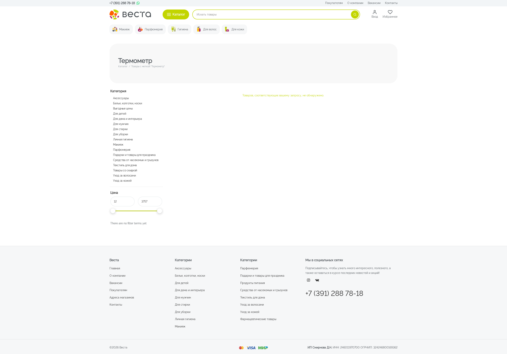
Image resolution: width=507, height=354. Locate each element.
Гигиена (183, 29)
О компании (355, 3)
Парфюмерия (154, 29)
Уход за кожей (122, 180)
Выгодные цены (122, 108)
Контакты (391, 3)
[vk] (317, 280)
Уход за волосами (124, 175)
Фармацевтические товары (258, 319)
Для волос (210, 29)
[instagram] (308, 280)
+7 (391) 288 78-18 (122, 3)
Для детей (119, 113)
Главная (115, 268)
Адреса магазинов (122, 297)
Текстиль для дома (125, 165)
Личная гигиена (123, 139)
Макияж (124, 29)
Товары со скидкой (125, 170)
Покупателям (334, 3)
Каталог (123, 66)
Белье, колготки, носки (127, 103)
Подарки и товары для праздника (134, 154)
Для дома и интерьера (127, 118)
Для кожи (238, 29)
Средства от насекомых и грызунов (135, 160)
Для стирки (120, 129)
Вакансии (374, 3)
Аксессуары (121, 98)
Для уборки (120, 134)
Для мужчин (121, 124)
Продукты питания (252, 283)
